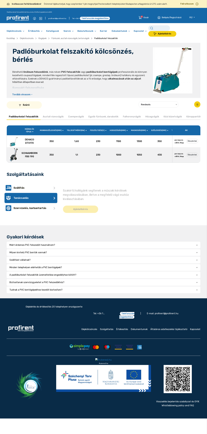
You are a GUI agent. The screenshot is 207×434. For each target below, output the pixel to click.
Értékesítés (122, 340)
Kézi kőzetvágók (173, 116)
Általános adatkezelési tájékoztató (168, 340)
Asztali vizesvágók (53, 116)
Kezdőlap (11, 38)
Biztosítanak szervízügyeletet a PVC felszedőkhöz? (37, 293)
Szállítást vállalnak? (20, 271)
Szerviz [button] (67, 31)
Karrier (103, 31)
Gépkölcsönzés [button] (14, 31)
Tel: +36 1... (99, 324)
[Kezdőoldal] (21, 339)
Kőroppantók (193, 116)
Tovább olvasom (21, 94)
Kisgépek (43, 38)
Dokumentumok (139, 340)
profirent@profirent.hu (57, 18)
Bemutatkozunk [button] (85, 31)
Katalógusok (52, 31)
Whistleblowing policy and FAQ (178, 416)
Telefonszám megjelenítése (94, 18)
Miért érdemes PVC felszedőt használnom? (32, 256)
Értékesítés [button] (34, 31)
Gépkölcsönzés (27, 38)
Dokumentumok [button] (119, 31)
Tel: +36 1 (76, 18)
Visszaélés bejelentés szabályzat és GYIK (177, 412)
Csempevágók (76, 116)
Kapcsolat (195, 340)
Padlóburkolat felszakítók (23, 116)
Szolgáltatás (106, 340)
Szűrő (26, 105)
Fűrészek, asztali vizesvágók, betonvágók (70, 38)
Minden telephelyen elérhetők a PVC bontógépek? (36, 278)
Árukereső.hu (103, 374)
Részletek (192, 141)
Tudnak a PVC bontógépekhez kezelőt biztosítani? (36, 301)
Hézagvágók (152, 116)
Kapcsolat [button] (139, 31)
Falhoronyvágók (132, 116)
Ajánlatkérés (164, 34)
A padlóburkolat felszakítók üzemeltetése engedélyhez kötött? (43, 286)
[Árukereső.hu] (103, 371)
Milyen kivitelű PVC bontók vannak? (28, 263)
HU (191, 17)
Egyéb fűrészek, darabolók (103, 116)
